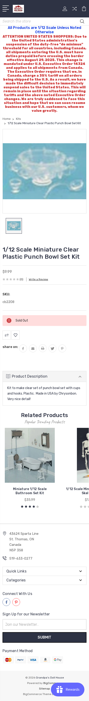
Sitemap (44, 688)
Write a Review (38, 279)
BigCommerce (52, 683)
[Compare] (74, 10)
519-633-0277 (20, 558)
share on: (10, 347)
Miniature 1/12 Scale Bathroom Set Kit (30, 491)
